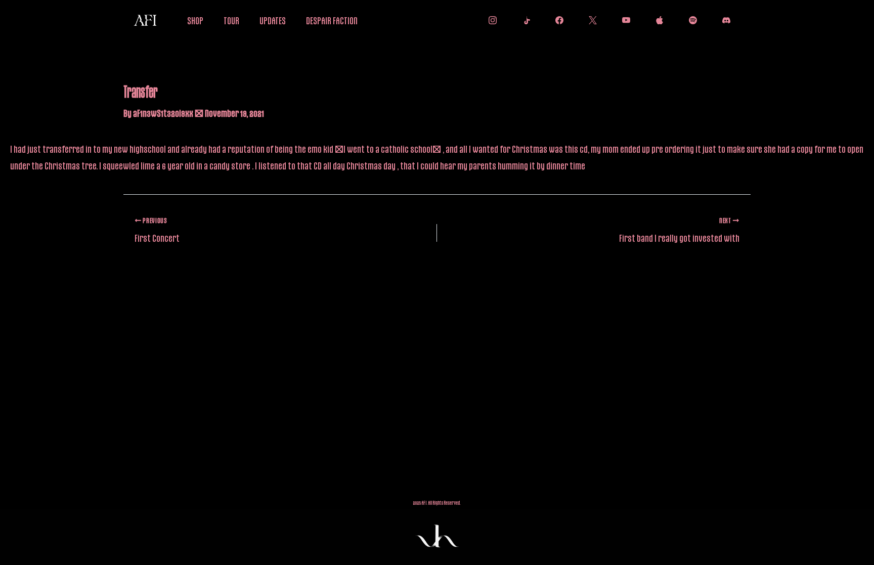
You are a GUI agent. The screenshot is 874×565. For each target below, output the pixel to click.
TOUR (231, 20)
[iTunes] (657, 20)
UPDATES (272, 20)
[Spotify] (690, 20)
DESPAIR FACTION (332, 20)
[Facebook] (557, 20)
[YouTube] (623, 20)
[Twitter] (590, 20)
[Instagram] (490, 20)
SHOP (195, 20)
